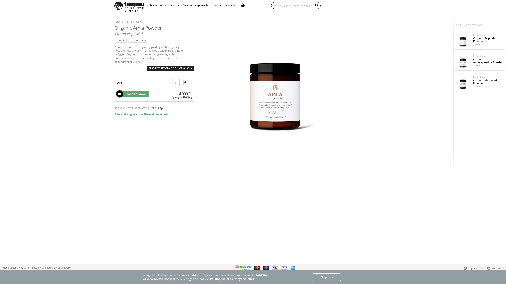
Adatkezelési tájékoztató (15, 268)
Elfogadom (326, 277)
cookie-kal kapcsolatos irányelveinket (226, 279)
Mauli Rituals (128, 21)
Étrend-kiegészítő (128, 33)
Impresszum (476, 268)
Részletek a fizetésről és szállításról (51, 268)
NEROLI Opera (158, 108)
